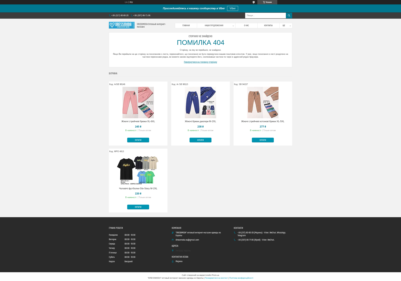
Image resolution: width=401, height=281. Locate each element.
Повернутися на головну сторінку (200, 62)
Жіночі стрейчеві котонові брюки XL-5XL (262, 121)
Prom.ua (215, 275)
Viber (233, 8)
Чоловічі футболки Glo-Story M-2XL (138, 188)
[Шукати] (289, 15)
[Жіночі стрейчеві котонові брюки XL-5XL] (263, 102)
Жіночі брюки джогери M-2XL (200, 121)
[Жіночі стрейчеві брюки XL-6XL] (138, 102)
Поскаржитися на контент (216, 278)
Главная (186, 25)
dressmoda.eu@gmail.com (187, 240)
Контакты (268, 25)
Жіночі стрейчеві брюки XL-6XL (138, 121)
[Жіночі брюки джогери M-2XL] (200, 102)
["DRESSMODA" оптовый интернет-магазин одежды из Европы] (122, 25)
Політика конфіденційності (241, 278)
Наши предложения (214, 25)
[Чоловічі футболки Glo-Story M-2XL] (138, 169)
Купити (138, 140)
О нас (246, 25)
